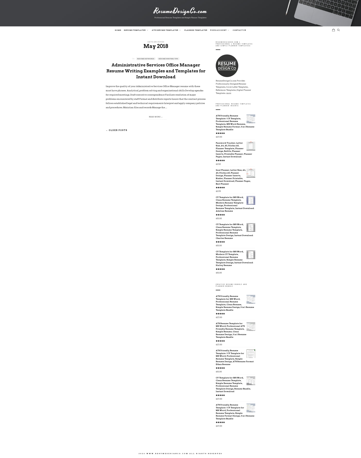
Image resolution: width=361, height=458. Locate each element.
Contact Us (239, 30)
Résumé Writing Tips (168, 59)
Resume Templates (135, 30)
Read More (155, 117)
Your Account (218, 30)
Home (118, 30)
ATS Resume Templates (165, 30)
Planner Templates (195, 30)
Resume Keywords (145, 59)
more (228, 93)
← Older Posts (116, 130)
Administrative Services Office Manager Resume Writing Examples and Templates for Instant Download (155, 70)
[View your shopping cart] (333, 30)
